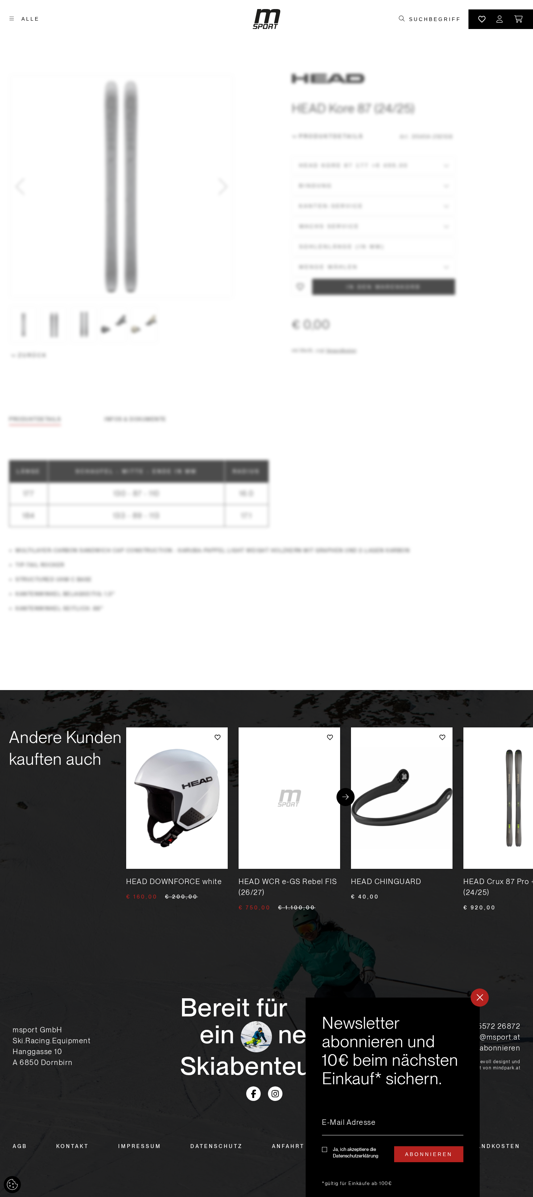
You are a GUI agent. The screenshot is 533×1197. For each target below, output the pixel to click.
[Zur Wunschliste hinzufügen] (300, 287)
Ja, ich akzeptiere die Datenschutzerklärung (355, 1153)
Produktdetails (331, 136)
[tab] (35, 419)
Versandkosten (341, 350)
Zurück (32, 355)
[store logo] (266, 19)
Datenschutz (216, 1146)
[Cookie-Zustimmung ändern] (12, 1184)
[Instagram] (275, 1093)
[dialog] (393, 1097)
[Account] (500, 19)
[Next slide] (345, 797)
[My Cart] (519, 19)
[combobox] (435, 19)
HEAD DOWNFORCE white (174, 881)
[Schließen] (480, 997)
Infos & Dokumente (135, 419)
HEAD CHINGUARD (386, 881)
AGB (20, 1146)
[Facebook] (253, 1093)
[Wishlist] (482, 19)
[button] (20, 186)
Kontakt (72, 1146)
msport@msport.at (487, 1037)
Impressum (139, 1146)
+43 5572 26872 (491, 1026)
